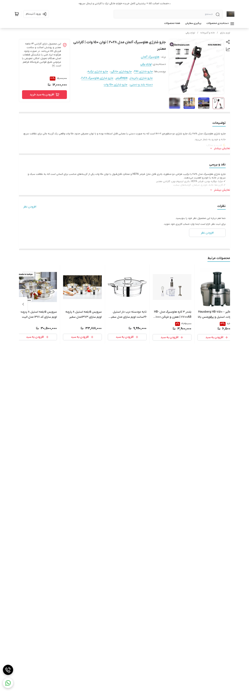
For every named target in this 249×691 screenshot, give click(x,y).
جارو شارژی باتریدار (141, 78)
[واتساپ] (8, 683)
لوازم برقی (190, 32)
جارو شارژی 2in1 (143, 71)
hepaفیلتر (121, 78)
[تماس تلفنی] (8, 670)
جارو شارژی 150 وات (115, 84)
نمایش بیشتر (222, 148)
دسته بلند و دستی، (141, 84)
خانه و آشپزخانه (207, 32)
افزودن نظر (29, 207)
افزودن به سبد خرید (42, 94)
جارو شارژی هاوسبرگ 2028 (97, 78)
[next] (23, 304)
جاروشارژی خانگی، (121, 71)
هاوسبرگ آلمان (150, 57)
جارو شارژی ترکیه (97, 71)
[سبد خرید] (17, 14)
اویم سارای (225, 32)
